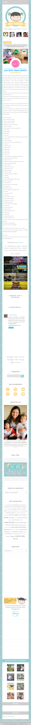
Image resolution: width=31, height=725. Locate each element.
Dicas (6, 517)
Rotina (15, 533)
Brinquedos (24, 506)
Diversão (24, 248)
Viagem (12, 536)
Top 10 (21, 533)
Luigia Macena (13, 314)
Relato (25, 531)
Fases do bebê (19, 522)
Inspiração (23, 525)
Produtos (20, 531)
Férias (6, 250)
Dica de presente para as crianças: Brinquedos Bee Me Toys (15, 287)
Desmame (14, 510)
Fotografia (8, 525)
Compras (14, 509)
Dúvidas (25, 517)
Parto (11, 531)
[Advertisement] (15, 574)
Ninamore (23, 722)
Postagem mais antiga (15, 360)
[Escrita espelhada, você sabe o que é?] (12, 34)
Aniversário (23, 505)
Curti (22, 509)
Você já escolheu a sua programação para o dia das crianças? (15, 270)
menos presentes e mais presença (17, 250)
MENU (6, 2)
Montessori (13, 529)
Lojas (9, 527)
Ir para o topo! (23, 724)
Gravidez (17, 525)
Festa (24, 522)
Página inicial (15, 362)
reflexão (15, 538)
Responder (11, 327)
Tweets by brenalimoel (8, 716)
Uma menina (3, 722)
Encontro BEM (11, 519)
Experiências (9, 522)
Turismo (8, 536)
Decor (5, 510)
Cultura (18, 509)
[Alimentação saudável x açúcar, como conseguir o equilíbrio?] (19, 34)
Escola (21, 519)
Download (19, 517)
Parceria (6, 531)
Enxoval (17, 519)
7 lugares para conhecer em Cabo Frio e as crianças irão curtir (16, 278)
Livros (6, 527)
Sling (18, 533)
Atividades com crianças (14, 246)
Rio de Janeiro (9, 533)
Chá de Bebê (8, 509)
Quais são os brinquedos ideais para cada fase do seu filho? (15, 262)
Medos (9, 529)
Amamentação (15, 505)
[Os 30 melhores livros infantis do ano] (5, 34)
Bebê (19, 506)
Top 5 (24, 533)
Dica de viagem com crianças (18, 515)
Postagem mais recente (15, 357)
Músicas (18, 529)
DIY (25, 509)
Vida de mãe (20, 536)
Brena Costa (19, 242)
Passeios (15, 531)
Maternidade (14, 527)
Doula (15, 517)
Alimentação (8, 505)
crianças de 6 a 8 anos (15, 248)
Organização (23, 529)
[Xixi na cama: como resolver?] (25, 34)
